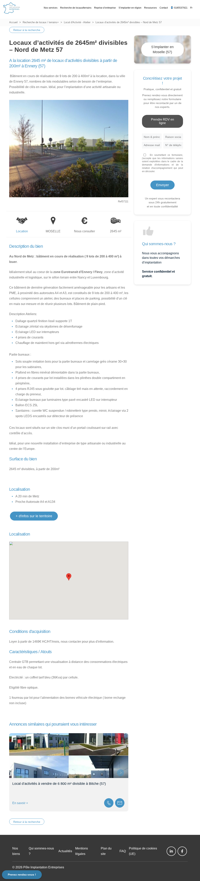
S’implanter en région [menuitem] (130, 7)
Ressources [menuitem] (150, 7)
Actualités (65, 851)
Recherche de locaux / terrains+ (41, 22)
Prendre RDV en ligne (162, 121)
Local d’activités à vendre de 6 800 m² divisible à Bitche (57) (59, 784)
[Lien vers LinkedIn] (171, 851)
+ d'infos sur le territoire (34, 516)
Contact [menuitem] (164, 7)
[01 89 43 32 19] (108, 803)
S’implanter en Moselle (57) (162, 49)
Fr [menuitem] (191, 7)
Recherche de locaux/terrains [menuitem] (75, 7)
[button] (69, 577)
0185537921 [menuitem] (180, 7)
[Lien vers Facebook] (182, 851)
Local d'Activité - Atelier (77, 22)
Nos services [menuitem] (50, 7)
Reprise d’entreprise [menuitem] (105, 7)
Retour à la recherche (26, 30)
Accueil (13, 22)
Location (22, 231)
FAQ (123, 851)
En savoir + (20, 803)
